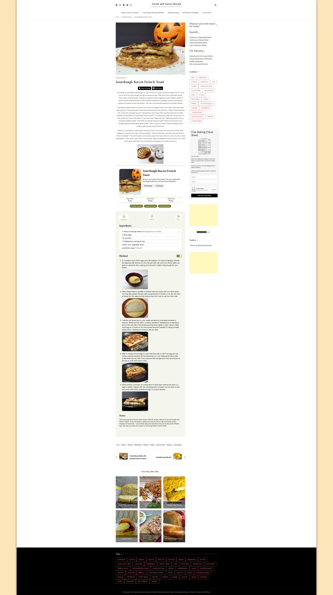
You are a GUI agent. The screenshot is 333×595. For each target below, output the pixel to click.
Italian (201, 95)
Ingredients (124, 219)
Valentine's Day (197, 117)
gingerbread (182, 568)
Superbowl (205, 108)
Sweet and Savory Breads (166, 3)
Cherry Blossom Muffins (198, 45)
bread (130, 445)
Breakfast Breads (121, 78)
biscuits (161, 560)
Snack (206, 99)
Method (152, 219)
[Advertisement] (203, 215)
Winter (210, 117)
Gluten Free (195, 91)
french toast (161, 445)
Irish (193, 95)
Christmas (202, 78)
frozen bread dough (141, 568)
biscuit (151, 560)
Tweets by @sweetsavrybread (200, 245)
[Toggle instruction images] (179, 256)
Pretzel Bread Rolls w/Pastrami (200, 59)
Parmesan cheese (202, 573)
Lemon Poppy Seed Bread (127, 505)
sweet (120, 581)
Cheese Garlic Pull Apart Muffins (201, 56)
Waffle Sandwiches (196, 61)
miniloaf (141, 573)
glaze (194, 568)
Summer (194, 108)
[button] (179, 231)
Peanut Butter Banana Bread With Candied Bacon (150, 538)
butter (146, 445)
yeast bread (143, 581)
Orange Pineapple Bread (174, 539)
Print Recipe (158, 88)
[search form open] (215, 5)
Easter (194, 82)
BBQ (192, 78)
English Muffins (127, 539)
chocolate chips (124, 564)
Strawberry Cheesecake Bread (200, 37)
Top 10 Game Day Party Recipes (153, 13)
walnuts (130, 581)
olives (189, 573)
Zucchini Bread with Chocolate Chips (150, 505)
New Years (195, 99)
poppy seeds (143, 577)
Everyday (204, 82)
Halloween (208, 91)
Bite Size (171, 560)
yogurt (154, 581)
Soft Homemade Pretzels (198, 64)
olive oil (180, 573)
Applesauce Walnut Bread (198, 40)
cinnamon (138, 564)
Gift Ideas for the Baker (191, 13)
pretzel (155, 577)
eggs (152, 445)
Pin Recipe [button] (159, 186)
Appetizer (121, 560)
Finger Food (197, 564)
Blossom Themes (189, 592)
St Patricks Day (206, 104)
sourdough (178, 445)
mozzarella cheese (156, 573)
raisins (175, 577)
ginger (171, 568)
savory (170, 445)
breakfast (138, 445)
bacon (124, 445)
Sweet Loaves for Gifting (130, 13)
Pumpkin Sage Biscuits (174, 505)
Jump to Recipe (145, 88)
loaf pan (131, 573)
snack (193, 577)
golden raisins (205, 568)
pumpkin (165, 577)
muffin (170, 573)
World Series (196, 121)
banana (141, 560)
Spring (193, 104)
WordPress (206, 592)
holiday (121, 573)
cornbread (150, 564)
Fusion (193, 86)
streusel (203, 577)
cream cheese (164, 564)
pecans (120, 577)
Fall (213, 82)
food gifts (210, 564)
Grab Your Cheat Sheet (204, 195)
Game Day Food (206, 86)
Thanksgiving (196, 112)
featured (185, 564)
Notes (178, 219)
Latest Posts (207, 13)
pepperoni (131, 577)
